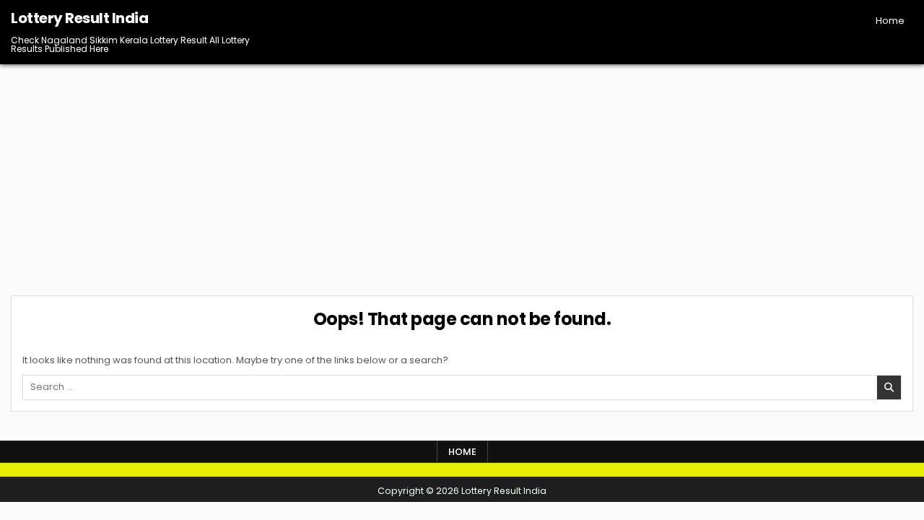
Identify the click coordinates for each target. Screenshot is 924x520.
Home (890, 20)
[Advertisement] (462, 173)
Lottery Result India (79, 18)
